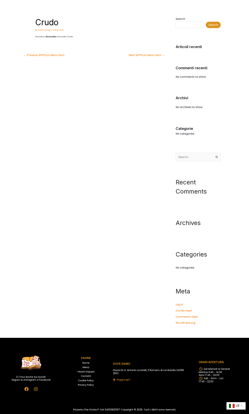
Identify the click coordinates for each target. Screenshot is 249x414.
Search (180, 19)
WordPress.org (185, 323)
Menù (86, 367)
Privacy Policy (86, 385)
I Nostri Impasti (86, 371)
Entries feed (184, 311)
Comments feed (187, 317)
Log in (179, 304)
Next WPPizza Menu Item (147, 55)
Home (85, 363)
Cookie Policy (86, 380)
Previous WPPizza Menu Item (43, 55)
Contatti (86, 376)
